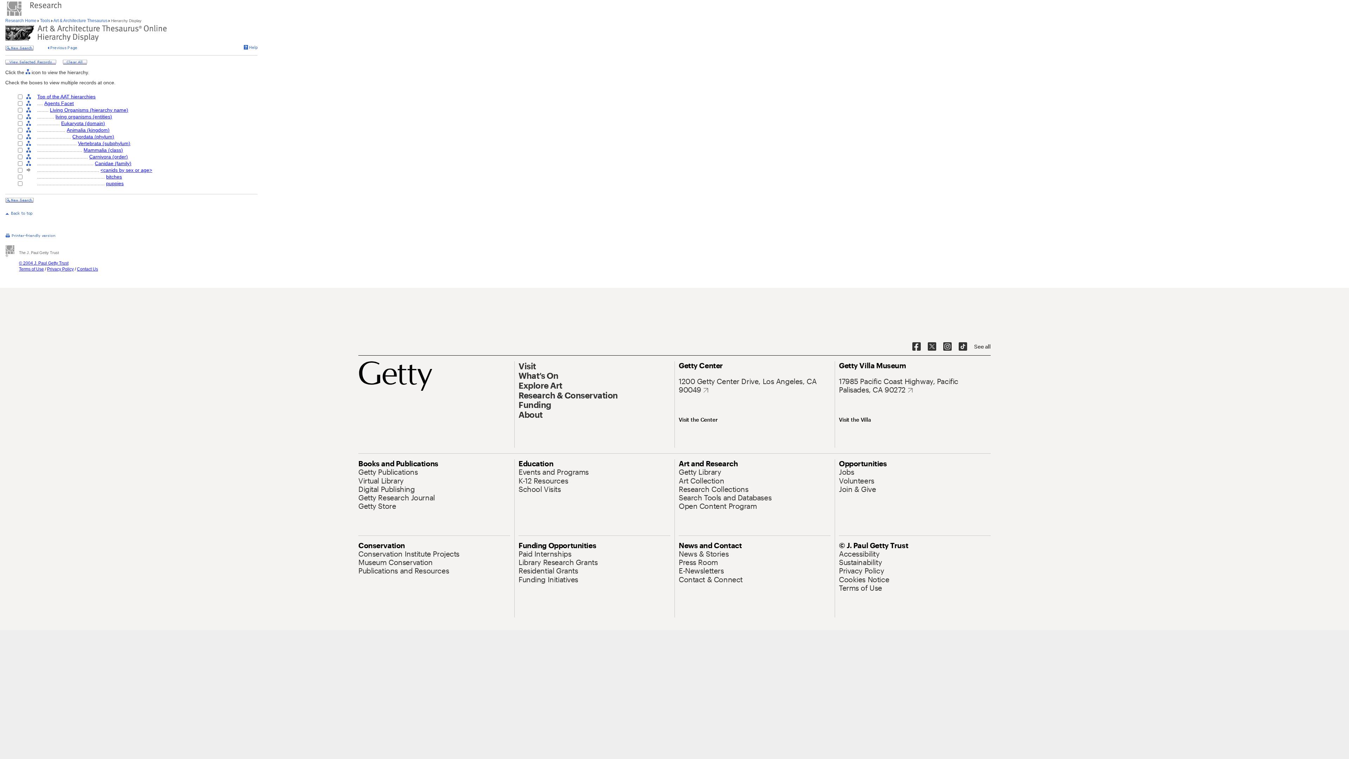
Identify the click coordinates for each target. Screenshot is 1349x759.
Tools (45, 20)
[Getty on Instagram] (947, 347)
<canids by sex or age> (126, 170)
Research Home (21, 20)
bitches (114, 177)
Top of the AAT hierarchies (66, 96)
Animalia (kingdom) (88, 130)
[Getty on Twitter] (932, 347)
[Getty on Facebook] (916, 347)
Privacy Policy (60, 269)
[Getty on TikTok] (963, 347)
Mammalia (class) (103, 150)
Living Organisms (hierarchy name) (89, 110)
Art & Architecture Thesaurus (81, 20)
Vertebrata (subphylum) (104, 143)
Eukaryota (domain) (83, 123)
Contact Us (87, 269)
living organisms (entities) (84, 116)
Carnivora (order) (108, 157)
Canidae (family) (113, 163)
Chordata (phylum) (93, 137)
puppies (115, 183)
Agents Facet (59, 103)
